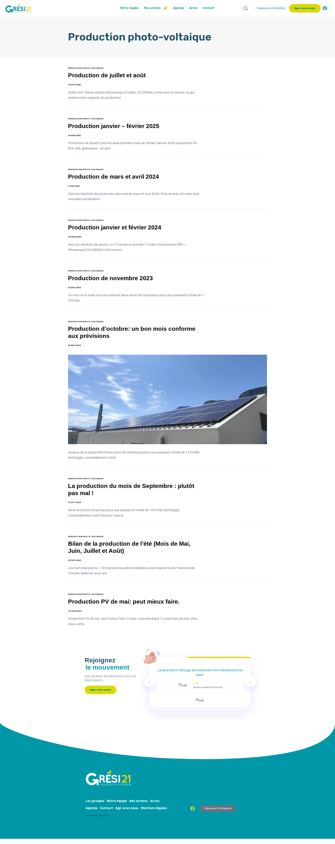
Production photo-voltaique (86, 68)
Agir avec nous (126, 808)
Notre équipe (129, 8)
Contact (208, 8)
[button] (245, 8)
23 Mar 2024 (75, 237)
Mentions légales (154, 808)
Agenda (178, 8)
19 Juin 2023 (75, 611)
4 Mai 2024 (74, 186)
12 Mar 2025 (74, 136)
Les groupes (95, 801)
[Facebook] (325, 8)
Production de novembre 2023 (110, 278)
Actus (193, 8)
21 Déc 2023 (74, 288)
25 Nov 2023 (74, 345)
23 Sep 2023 (74, 560)
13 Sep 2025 (74, 85)
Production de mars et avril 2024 (113, 176)
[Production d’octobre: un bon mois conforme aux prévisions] (167, 399)
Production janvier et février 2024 (114, 227)
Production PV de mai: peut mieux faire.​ (124, 601)
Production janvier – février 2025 (113, 126)
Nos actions (152, 8)
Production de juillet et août (107, 75)
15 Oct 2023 (74, 502)
